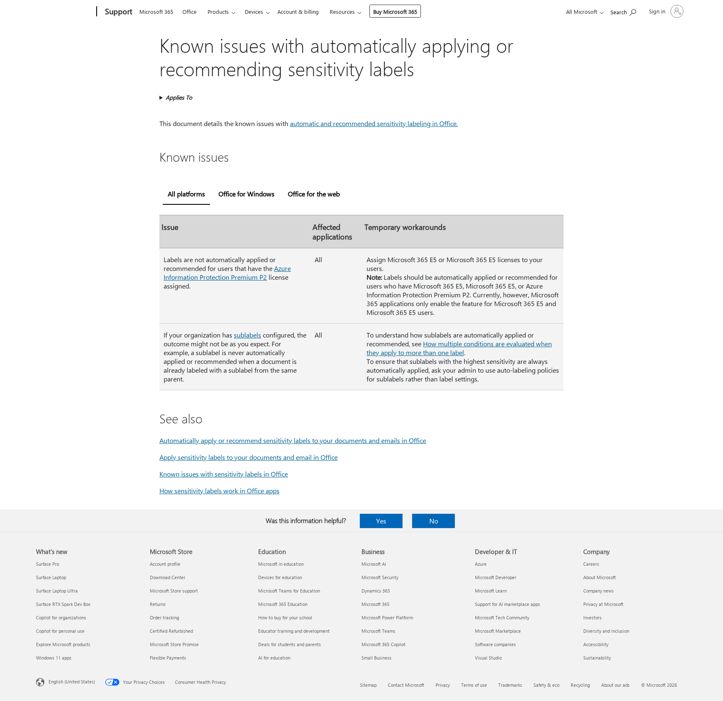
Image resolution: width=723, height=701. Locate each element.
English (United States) (72, 681)
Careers (591, 564)
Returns (158, 604)
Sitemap (368, 685)
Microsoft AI (374, 564)
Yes (381, 520)
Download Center (167, 577)
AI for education (274, 658)
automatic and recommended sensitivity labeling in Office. (374, 123)
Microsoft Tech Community (502, 617)
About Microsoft (599, 577)
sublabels (247, 334)
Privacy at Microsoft (603, 604)
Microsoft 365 (156, 11)
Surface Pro (47, 564)
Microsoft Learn (491, 591)
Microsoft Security (380, 577)
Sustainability (597, 658)
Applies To (179, 97)
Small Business (377, 658)
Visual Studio (488, 658)
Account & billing (298, 11)
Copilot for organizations (61, 617)
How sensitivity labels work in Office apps (219, 490)
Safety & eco (546, 685)
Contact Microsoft (406, 685)
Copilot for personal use (60, 631)
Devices (254, 11)
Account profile (165, 564)
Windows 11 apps (54, 658)
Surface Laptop (51, 577)
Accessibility (595, 644)
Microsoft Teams (378, 631)
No (433, 520)
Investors (592, 617)
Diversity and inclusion (606, 631)
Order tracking (164, 617)
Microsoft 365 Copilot (383, 644)
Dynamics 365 (376, 591)
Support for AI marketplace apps (507, 604)
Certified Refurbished (171, 631)
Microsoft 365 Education (283, 604)
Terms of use (474, 685)
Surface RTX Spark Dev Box (63, 604)
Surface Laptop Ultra (57, 591)
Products (218, 11)
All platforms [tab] (186, 193)
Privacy (443, 685)
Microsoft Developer (495, 577)
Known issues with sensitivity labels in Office (223, 473)
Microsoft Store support (174, 591)
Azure (481, 564)
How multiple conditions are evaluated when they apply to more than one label (459, 348)
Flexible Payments (168, 658)
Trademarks (510, 685)
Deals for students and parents (289, 644)
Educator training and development (294, 631)
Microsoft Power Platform (387, 617)
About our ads (615, 685)
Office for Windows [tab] (246, 193)
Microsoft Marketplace (498, 631)
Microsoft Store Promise (174, 644)
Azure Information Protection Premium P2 (227, 272)
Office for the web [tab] (314, 193)
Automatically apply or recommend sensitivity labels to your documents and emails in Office (292, 440)
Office (189, 11)
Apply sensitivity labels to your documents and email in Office (248, 457)
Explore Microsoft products (63, 644)
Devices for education (280, 577)
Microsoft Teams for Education (289, 591)
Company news (598, 591)
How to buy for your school (285, 617)
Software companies (495, 644)
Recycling (580, 685)
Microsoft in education (281, 564)
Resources (342, 11)
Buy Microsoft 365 (395, 11)
